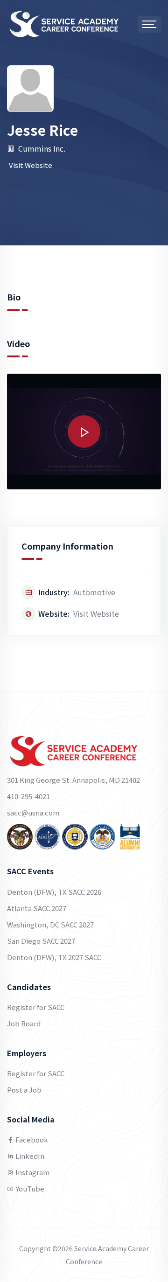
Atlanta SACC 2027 (36, 908)
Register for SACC (35, 1007)
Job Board (24, 1023)
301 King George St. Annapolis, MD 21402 (73, 780)
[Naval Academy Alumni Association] (75, 835)
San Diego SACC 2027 (41, 941)
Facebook (31, 1139)
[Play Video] (84, 431)
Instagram (31, 1172)
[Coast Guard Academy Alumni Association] (130, 835)
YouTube (29, 1188)
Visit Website (30, 165)
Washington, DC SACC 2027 (50, 924)
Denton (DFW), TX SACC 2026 (54, 892)
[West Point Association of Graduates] (20, 835)
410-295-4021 (28, 796)
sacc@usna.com (33, 812)
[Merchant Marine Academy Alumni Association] (102, 835)
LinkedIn (29, 1156)
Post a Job (24, 1089)
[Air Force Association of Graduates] (47, 835)
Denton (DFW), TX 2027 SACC (54, 957)
